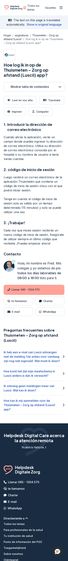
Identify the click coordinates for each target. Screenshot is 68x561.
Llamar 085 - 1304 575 (25, 289)
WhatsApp (15, 508)
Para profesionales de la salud (23, 529)
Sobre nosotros (13, 553)
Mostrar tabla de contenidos (30, 87)
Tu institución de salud (18, 535)
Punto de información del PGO (23, 541)
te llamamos (16, 488)
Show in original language (44, 24)
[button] (57, 551)
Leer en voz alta (22, 100)
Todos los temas (33, 7)
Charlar (13, 495)
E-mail (12, 502)
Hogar (7, 35)
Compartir (42, 111)
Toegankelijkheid (15, 547)
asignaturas (21, 35)
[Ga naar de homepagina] (13, 8)
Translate (54, 100)
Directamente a (14, 518)
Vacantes (50, 7)
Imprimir (17, 111)
